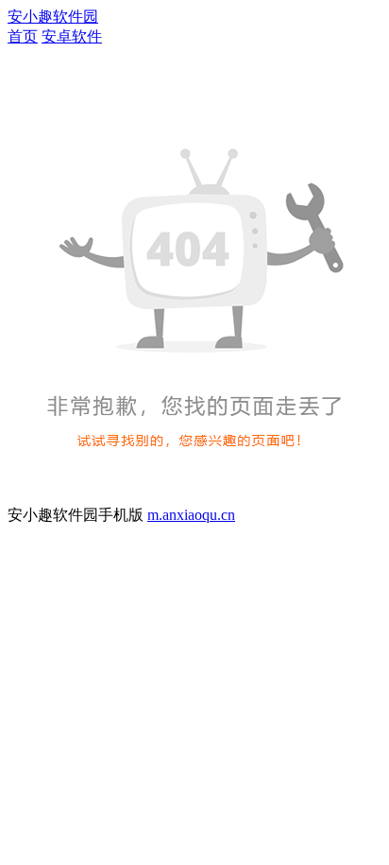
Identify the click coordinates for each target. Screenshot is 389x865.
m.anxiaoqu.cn (191, 515)
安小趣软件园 (53, 17)
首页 (23, 36)
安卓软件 (72, 36)
